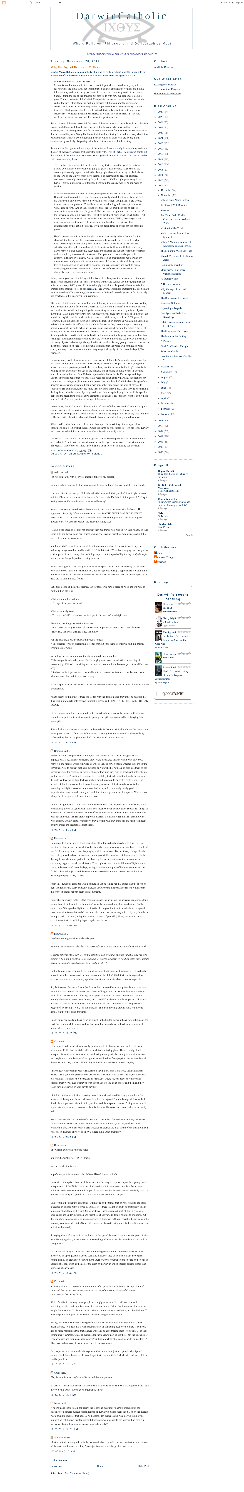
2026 (161, 111)
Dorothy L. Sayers (171, 622)
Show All (189, 535)
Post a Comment (59, 1460)
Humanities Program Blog (167, 93)
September (167, 371)
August (165, 377)
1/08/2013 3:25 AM (63, 1451)
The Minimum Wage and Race (176, 250)
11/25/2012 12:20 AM (64, 1429)
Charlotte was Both (168, 499)
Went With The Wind (172, 228)
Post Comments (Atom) (77, 1473)
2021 (161, 138)
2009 (161, 431)
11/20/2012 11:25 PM (64, 1033)
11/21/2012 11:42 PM (64, 1273)
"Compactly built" (170, 278)
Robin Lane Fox (171, 611)
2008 (161, 436)
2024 (161, 122)
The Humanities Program (167, 89)
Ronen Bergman (163, 682)
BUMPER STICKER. (168, 490)
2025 (161, 117)
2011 (161, 420)
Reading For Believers (165, 84)
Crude (57, 1041)
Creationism (68, 454)
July (163, 382)
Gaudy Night (169, 618)
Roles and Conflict (170, 351)
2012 (161, 185)
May (163, 392)
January (165, 414)
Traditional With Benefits (174, 205)
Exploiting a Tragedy (171, 308)
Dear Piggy (163, 527)
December (166, 190)
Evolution (84, 454)
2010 (161, 425)
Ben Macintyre (163, 647)
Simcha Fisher (166, 524)
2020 (161, 143)
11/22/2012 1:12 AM (64, 1364)
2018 (161, 153)
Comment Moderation (172, 264)
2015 (161, 169)
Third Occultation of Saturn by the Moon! (173, 475)
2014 (161, 175)
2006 (161, 446)
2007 (161, 441)
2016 (161, 164)
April (164, 398)
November (166, 195)
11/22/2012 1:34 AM (64, 1394)
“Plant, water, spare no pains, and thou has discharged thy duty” (174, 503)
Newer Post (56, 1466)
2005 (161, 452)
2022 (161, 132)
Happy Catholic (166, 471)
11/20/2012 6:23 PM (63, 742)
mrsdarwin (160, 561)
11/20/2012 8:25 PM (63, 830)
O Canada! (166, 341)
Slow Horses (169, 654)
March (164, 403)
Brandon (58, 750)
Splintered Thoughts (165, 557)
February (166, 408)
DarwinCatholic (122, 15)
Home (100, 1466)
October (165, 366)
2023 (161, 127)
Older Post (143, 1466)
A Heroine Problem (170, 284)
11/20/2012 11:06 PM (64, 925)
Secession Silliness (170, 303)
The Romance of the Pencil (174, 298)
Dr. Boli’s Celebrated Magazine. (169, 486)
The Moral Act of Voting (173, 336)
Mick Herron (169, 657)
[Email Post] (89, 451)
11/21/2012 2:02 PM (63, 1136)
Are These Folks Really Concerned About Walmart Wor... (176, 218)
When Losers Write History (175, 200)
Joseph (57, 1403)
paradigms (92, 288)
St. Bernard (163, 516)
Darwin (58, 838)
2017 (161, 159)
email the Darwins (163, 67)
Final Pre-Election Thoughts (175, 346)
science (97, 454)
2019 (161, 148)
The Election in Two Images (175, 331)
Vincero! (165, 210)
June (163, 387)
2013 (161, 180)
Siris (160, 513)
